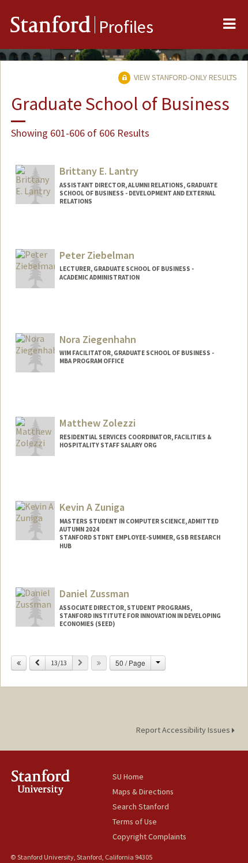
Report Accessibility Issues (184, 730)
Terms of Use (134, 821)
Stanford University (61, 782)
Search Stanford (140, 806)
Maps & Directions (143, 791)
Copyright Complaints (149, 836)
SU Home (128, 776)
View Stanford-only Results (184, 77)
